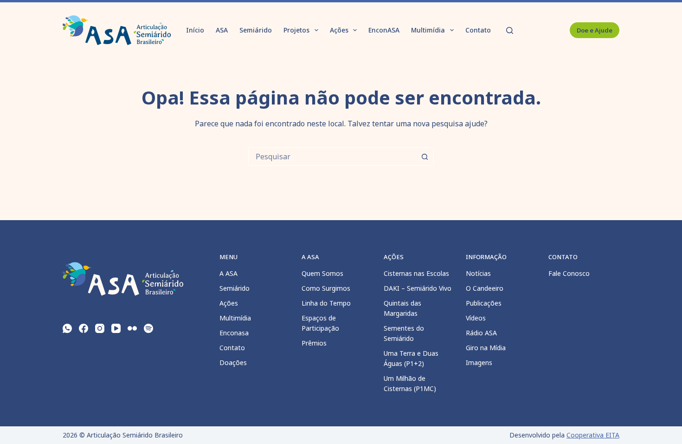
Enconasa (234, 332)
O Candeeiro (484, 288)
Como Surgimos (326, 288)
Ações (339, 30)
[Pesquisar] (509, 30)
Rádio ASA (481, 332)
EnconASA (383, 30)
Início (195, 30)
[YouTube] (116, 328)
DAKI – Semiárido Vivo (417, 288)
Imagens (479, 362)
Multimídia (428, 30)
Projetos (296, 30)
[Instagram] (99, 328)
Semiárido (255, 30)
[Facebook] (83, 328)
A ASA (228, 273)
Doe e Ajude (594, 30)
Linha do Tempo (326, 303)
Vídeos (476, 317)
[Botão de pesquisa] (424, 156)
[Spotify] (148, 328)
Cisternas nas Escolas (416, 273)
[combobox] (332, 156)
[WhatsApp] (67, 328)
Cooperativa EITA (592, 435)
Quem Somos (322, 273)
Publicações (484, 303)
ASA (222, 30)
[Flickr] (132, 328)
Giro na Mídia (486, 347)
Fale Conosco (569, 273)
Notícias (478, 273)
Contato (478, 30)
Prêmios (314, 343)
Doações (233, 362)
